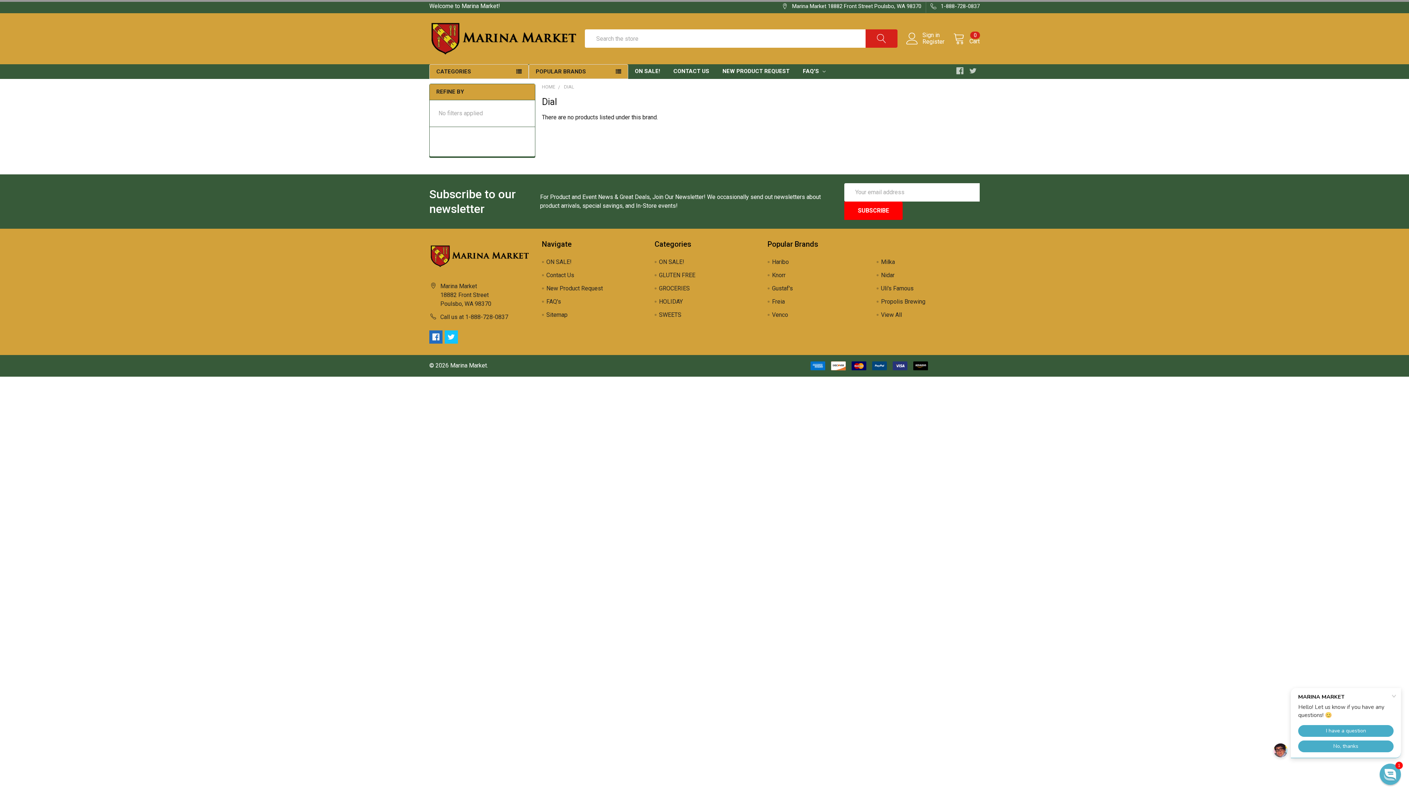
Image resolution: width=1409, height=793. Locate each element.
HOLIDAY (671, 301)
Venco (780, 314)
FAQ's (811, 71)
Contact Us (691, 71)
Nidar (888, 275)
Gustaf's (782, 288)
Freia (778, 301)
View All (891, 314)
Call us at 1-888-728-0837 (474, 317)
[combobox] (741, 38)
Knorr (779, 275)
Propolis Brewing (903, 301)
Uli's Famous (897, 288)
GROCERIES (674, 288)
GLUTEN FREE (677, 275)
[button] (1390, 774)
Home (548, 87)
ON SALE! (647, 71)
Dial (569, 87)
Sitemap (557, 314)
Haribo (780, 261)
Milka (888, 261)
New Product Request (756, 71)
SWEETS (670, 314)
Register (933, 42)
